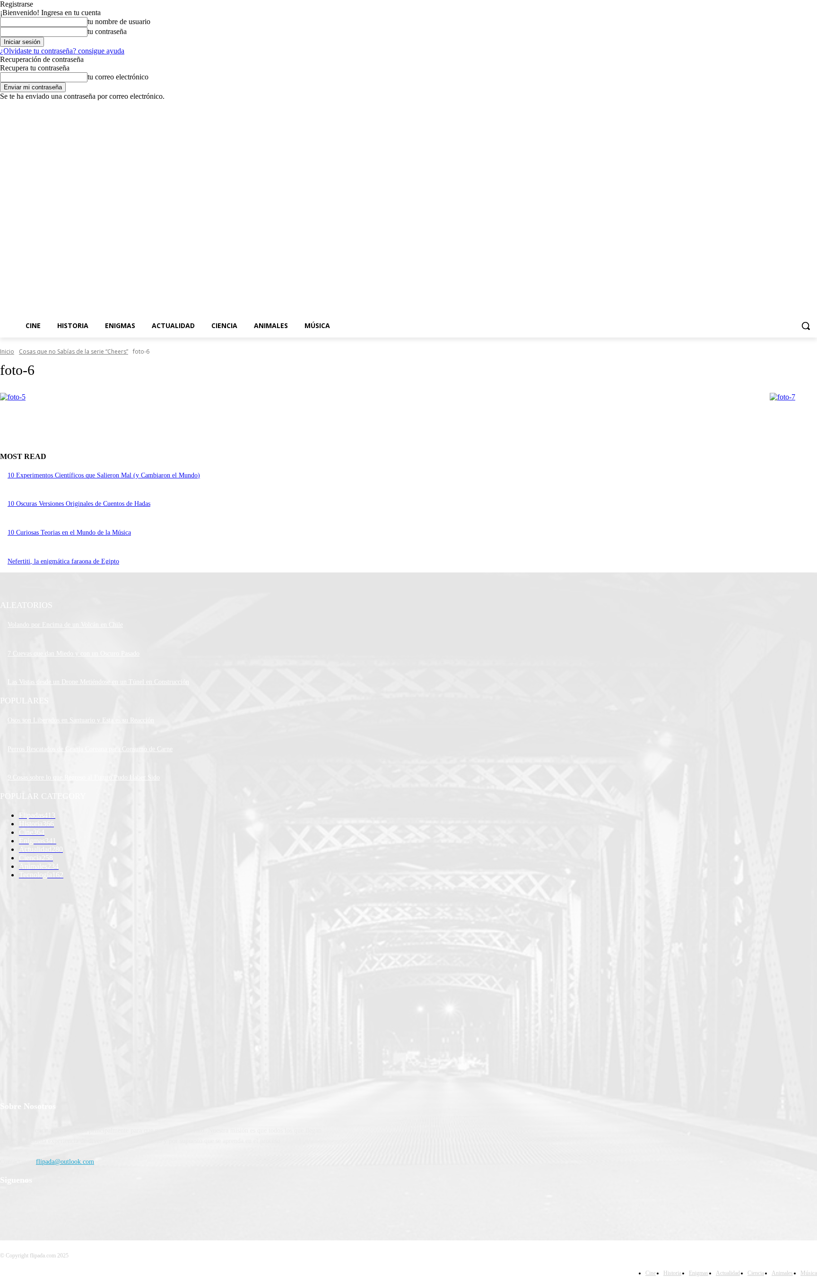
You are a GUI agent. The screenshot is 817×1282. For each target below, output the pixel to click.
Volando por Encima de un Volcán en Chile (65, 624)
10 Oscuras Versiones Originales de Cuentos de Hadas (79, 503)
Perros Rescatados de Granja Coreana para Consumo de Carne (90, 749)
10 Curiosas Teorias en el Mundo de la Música (69, 532)
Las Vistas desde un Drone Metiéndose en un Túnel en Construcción (98, 681)
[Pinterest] (58, 1204)
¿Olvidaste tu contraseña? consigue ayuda (62, 51)
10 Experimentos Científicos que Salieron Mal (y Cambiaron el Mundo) (104, 475)
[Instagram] (772, 107)
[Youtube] (811, 107)
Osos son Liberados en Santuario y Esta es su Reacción (81, 720)
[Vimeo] (798, 107)
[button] (805, 325)
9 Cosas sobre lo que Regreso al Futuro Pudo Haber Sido (84, 777)
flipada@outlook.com (65, 1161)
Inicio (7, 351)
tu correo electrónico (117, 77)
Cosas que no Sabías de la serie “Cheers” (73, 351)
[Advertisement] (474, 218)
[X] (785, 107)
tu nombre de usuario (118, 21)
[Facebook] (759, 107)
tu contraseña (107, 31)
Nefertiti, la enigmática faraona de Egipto (63, 561)
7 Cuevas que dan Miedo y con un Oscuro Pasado (73, 653)
